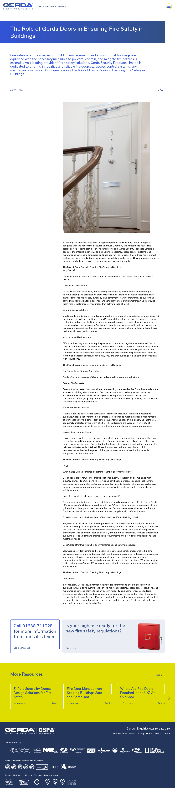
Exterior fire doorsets (73, 389)
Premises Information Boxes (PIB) (121, 319)
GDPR (149, 733)
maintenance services (148, 346)
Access (132, 733)
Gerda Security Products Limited (94, 584)
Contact (166, 733)
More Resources (119, 733)
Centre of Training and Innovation (99, 563)
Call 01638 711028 (33, 625)
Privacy (140, 733)
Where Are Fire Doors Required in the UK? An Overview (138, 693)
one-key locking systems (91, 322)
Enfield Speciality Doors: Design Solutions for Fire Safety (33, 693)
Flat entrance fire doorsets (76, 413)
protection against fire (102, 484)
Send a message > (23, 648)
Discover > (71, 648)
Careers (157, 733)
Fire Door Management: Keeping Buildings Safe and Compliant (85, 693)
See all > (160, 675)
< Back (161, 90)
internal (130, 441)
